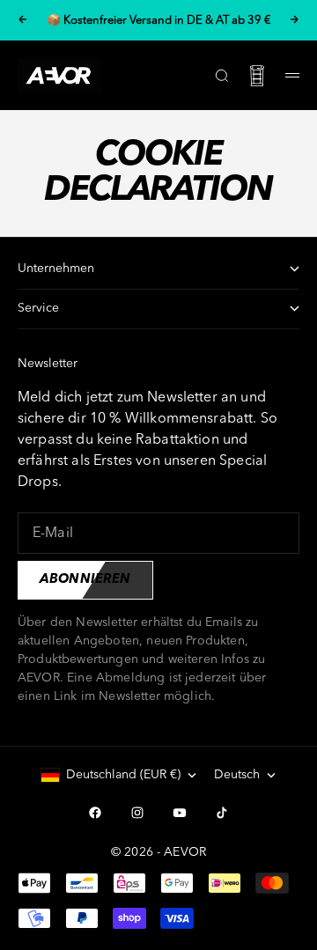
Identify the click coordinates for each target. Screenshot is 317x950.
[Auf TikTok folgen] (222, 813)
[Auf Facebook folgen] (95, 813)
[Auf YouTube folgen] (180, 813)
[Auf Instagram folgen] (137, 813)
